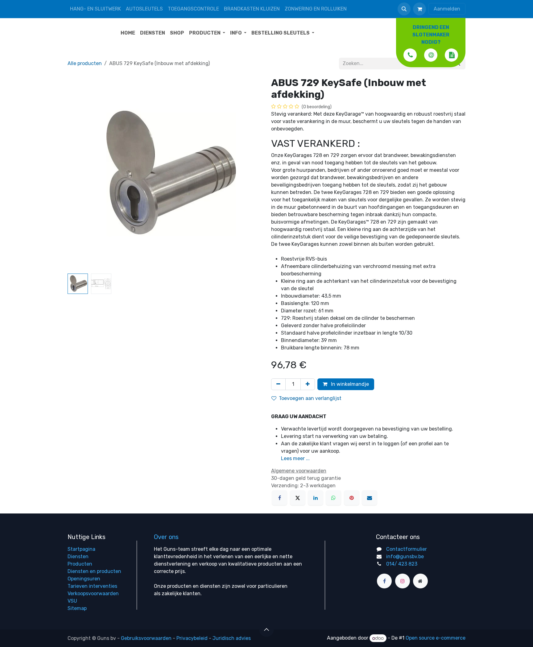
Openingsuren (84, 579)
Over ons (166, 537)
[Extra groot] (420, 581)
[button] (404, 8)
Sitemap (77, 608)
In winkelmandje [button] (349, 384)
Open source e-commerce (435, 638)
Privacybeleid (192, 638)
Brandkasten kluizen (252, 9)
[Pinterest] (351, 497)
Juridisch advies (232, 638)
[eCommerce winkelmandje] (419, 8)
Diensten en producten (94, 571)
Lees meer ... (295, 458)
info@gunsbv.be (405, 556)
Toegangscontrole (193, 9)
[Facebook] (279, 497)
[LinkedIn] (315, 497)
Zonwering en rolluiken (316, 9)
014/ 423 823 (401, 564)
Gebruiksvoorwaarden (146, 638)
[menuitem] (128, 33)
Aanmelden (447, 9)
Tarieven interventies (92, 586)
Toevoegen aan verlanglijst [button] (310, 398)
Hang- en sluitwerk (95, 9)
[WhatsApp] (333, 497)
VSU (72, 601)
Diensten (78, 556)
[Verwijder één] (278, 384)
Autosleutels (144, 9)
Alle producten (85, 63)
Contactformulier (406, 549)
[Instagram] (402, 581)
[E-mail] (369, 497)
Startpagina (81, 549)
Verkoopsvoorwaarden (93, 593)
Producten (80, 564)
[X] (297, 497)
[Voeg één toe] (307, 384)
